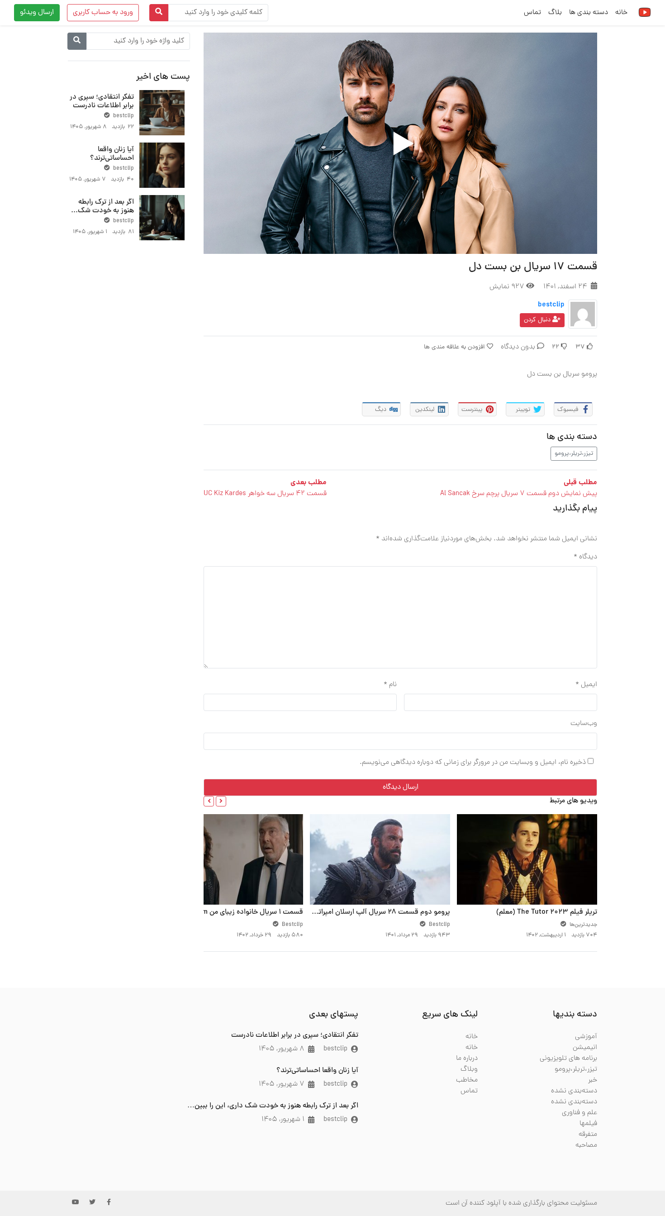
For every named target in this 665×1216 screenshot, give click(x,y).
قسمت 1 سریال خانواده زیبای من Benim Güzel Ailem (225, 912)
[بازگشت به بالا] (25, 1162)
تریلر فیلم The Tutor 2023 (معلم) (546, 912)
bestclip (551, 305)
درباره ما (467, 1058)
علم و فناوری (579, 1112)
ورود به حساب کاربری (103, 12)
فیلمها (588, 1123)
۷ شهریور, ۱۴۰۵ (281, 1084)
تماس (532, 12)
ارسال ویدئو (37, 12)
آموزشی (586, 1036)
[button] (221, 801)
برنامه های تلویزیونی (568, 1058)
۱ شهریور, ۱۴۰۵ (282, 1119)
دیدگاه (585, 557)
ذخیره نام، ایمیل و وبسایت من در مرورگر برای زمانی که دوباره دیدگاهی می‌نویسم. (473, 762)
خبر (592, 1080)
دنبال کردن (538, 320)
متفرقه (588, 1134)
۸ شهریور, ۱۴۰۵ (281, 1049)
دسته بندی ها (588, 12)
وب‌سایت (583, 723)
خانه (621, 12)
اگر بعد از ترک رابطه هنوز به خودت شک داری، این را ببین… (106, 211)
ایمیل (586, 684)
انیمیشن (585, 1047)
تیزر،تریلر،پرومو (574, 453)
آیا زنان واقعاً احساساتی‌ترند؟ (112, 154)
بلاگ (555, 12)
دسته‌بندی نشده (574, 1091)
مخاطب (467, 1080)
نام (390, 684)
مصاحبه (586, 1145)
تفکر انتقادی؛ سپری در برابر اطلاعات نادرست (102, 101)
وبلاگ (469, 1069)
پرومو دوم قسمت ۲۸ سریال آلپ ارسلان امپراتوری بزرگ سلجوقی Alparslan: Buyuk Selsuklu (314, 912)
